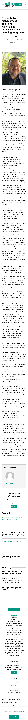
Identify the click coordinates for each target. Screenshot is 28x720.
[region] (14, 713)
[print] (25, 48)
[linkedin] (11, 48)
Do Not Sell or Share (17, 699)
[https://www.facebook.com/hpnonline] (11, 685)
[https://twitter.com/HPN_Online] (16, 685)
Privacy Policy (5, 702)
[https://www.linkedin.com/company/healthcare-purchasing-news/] (13, 685)
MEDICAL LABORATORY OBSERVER (14, 694)
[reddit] (16, 48)
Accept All (14, 716)
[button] (3, 5)
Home (3, 14)
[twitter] (14, 48)
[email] (19, 48)
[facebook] (8, 48)
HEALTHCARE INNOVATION (14, 692)
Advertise (9, 699)
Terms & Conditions (13, 702)
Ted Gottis (14, 36)
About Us (4, 699)
